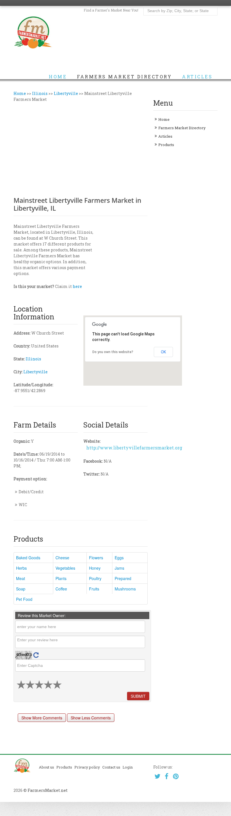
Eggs (119, 557)
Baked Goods (28, 557)
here (77, 286)
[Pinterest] (176, 776)
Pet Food (24, 599)
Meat (20, 578)
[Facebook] (167, 776)
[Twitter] (157, 776)
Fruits (94, 589)
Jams (119, 568)
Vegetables (65, 568)
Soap (20, 589)
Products (166, 144)
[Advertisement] (81, 148)
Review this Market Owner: (42, 615)
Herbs (21, 568)
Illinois (40, 93)
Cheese (62, 557)
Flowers (96, 557)
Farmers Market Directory (124, 76)
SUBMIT (138, 696)
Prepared (123, 578)
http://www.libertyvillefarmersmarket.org (134, 448)
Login (128, 767)
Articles (197, 76)
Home (58, 76)
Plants (60, 578)
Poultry (95, 578)
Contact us (111, 767)
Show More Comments (41, 717)
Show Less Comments (91, 717)
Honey (95, 568)
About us (46, 767)
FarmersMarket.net (48, 790)
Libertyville (66, 93)
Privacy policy (87, 767)
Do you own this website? (112, 352)
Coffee (61, 589)
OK (163, 352)
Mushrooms (125, 589)
